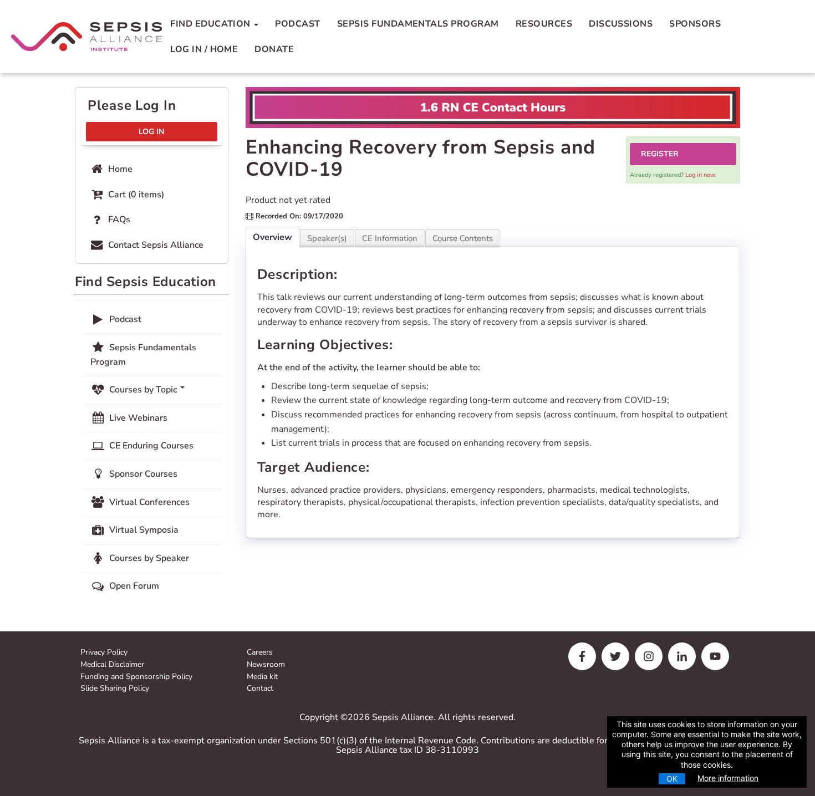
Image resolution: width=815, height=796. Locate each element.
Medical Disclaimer (112, 665)
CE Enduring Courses (150, 446)
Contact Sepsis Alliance (154, 245)
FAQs (118, 219)
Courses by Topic (143, 390)
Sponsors (695, 24)
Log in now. (700, 175)
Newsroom (266, 665)
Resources (544, 24)
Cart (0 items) (135, 194)
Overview (272, 237)
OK (672, 778)
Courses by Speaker (148, 558)
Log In (151, 131)
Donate (274, 49)
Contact (260, 688)
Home (119, 169)
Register (660, 154)
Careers (260, 652)
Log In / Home (204, 49)
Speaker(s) (327, 238)
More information (727, 778)
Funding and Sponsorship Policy (136, 677)
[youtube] (715, 656)
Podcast (297, 24)
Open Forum (133, 586)
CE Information (389, 238)
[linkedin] (682, 656)
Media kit (262, 677)
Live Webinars (137, 418)
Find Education (211, 24)
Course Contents (462, 238)
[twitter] (615, 656)
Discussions (621, 24)
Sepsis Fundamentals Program (418, 24)
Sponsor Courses (142, 474)
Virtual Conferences (148, 502)
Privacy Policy (104, 652)
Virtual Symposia (143, 530)
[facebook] (582, 656)
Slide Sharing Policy (114, 688)
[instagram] (649, 656)
